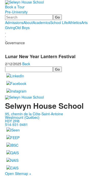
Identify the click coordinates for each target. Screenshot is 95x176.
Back (26, 63)
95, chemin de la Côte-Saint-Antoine (34, 113)
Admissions (14, 22)
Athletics (74, 22)
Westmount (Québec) (22, 117)
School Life (59, 22)
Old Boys (22, 27)
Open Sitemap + (18, 173)
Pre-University (16, 11)
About (28, 22)
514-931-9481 (16, 124)
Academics (41, 22)
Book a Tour (15, 6)
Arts (84, 22)
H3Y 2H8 (12, 120)
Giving (10, 27)
